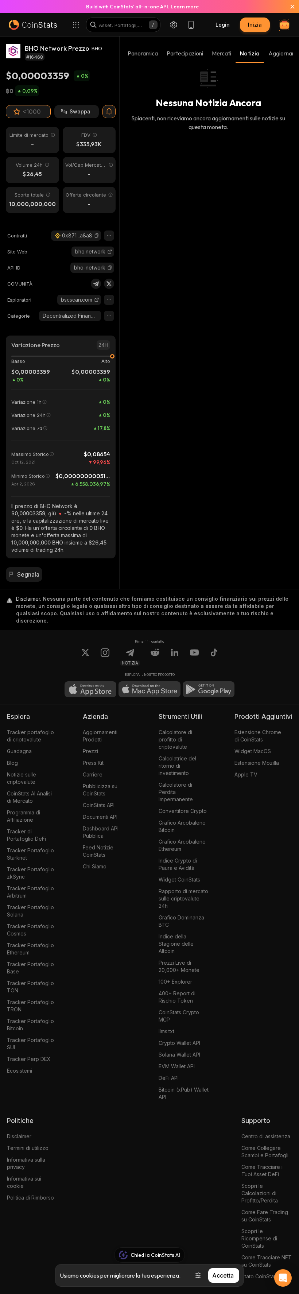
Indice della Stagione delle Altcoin (176, 943)
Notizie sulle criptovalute (21, 778)
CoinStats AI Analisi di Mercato (29, 797)
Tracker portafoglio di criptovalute (30, 736)
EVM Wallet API (177, 1066)
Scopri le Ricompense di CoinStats (259, 1238)
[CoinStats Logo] (33, 25)
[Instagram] (105, 657)
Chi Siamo (94, 866)
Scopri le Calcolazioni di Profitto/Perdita (259, 1193)
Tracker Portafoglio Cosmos (30, 930)
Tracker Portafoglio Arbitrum (30, 892)
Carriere (92, 774)
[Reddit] (155, 657)
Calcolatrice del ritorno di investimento (177, 765)
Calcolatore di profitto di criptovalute (175, 739)
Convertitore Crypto (183, 811)
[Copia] (97, 236)
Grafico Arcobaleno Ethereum (182, 845)
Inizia (255, 25)
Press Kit (93, 763)
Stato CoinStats (259, 1276)
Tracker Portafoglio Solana (30, 911)
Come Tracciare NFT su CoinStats (266, 1261)
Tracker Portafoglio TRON (30, 1005)
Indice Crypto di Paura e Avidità (178, 864)
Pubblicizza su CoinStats (100, 790)
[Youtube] (194, 657)
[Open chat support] (283, 1278)
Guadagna (19, 751)
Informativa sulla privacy (26, 1163)
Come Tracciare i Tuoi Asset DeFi (262, 1170)
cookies (89, 1275)
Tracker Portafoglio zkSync (30, 873)
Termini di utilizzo (27, 1148)
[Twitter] (109, 284)
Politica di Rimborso (30, 1197)
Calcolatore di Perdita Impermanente (176, 792)
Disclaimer (19, 1136)
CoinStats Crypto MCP (179, 1016)
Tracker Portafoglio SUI (30, 1043)
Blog (12, 763)
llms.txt (166, 1031)
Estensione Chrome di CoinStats (257, 736)
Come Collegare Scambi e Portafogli (264, 1151)
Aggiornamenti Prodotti (100, 736)
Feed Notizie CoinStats (98, 851)
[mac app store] (149, 689)
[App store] (90, 689)
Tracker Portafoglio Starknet (30, 854)
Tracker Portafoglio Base (30, 968)
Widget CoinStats (179, 879)
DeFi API (169, 1078)
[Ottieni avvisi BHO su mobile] (109, 111)
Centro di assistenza (265, 1136)
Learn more (185, 6)
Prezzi (90, 751)
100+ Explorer (175, 982)
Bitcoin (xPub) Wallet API (184, 1093)
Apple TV (245, 774)
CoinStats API (98, 805)
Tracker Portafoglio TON (30, 986)
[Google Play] (208, 689)
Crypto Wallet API (179, 1043)
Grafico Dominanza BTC (181, 921)
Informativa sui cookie (24, 1182)
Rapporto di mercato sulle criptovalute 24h (183, 898)
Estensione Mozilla (256, 763)
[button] (97, 236)
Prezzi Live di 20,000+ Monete (179, 966)
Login (222, 25)
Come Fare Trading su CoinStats (264, 1216)
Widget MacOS (252, 751)
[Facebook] (214, 657)
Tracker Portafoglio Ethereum (30, 949)
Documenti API (100, 817)
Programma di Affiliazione (23, 816)
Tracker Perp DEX (29, 1059)
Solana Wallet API (179, 1054)
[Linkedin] (174, 657)
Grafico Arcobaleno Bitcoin (182, 826)
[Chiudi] (288, 6)
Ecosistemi (19, 1071)
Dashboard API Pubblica (101, 832)
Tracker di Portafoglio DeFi (26, 835)
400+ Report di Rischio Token (177, 997)
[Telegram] (96, 284)
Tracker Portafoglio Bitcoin (30, 1024)
